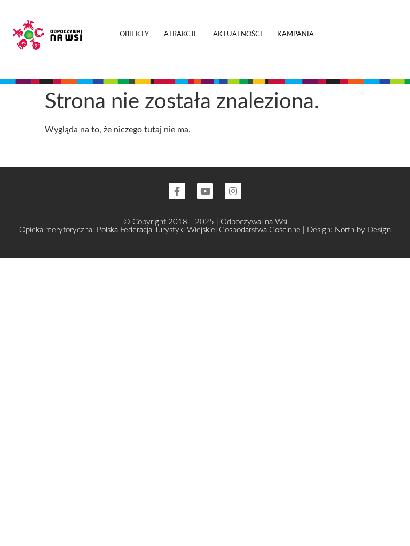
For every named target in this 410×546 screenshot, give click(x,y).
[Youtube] (205, 191)
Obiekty (134, 34)
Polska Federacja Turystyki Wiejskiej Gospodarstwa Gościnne (200, 230)
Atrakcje (181, 34)
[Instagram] (233, 191)
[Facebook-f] (177, 191)
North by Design (363, 230)
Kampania (295, 34)
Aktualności (237, 34)
